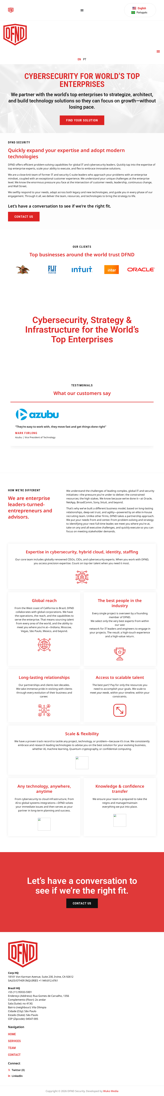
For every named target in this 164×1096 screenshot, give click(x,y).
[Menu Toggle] (82, 10)
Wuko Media (110, 1091)
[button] (158, 51)
